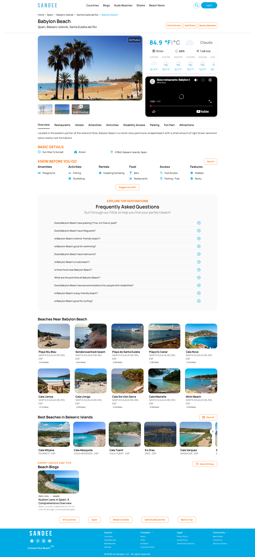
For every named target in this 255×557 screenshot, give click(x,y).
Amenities (95, 125)
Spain (50, 14)
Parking (154, 125)
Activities (112, 125)
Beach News (157, 5)
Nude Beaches (123, 5)
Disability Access (134, 125)
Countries (92, 5)
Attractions (186, 125)
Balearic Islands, (58, 27)
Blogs (106, 5)
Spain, (42, 27)
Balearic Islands (64, 14)
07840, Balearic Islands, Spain (131, 152)
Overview (44, 124)
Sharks (141, 5)
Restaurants (62, 125)
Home (41, 14)
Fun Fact (169, 125)
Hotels (79, 125)
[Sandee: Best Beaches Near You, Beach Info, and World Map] (47, 5)
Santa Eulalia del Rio (87, 14)
